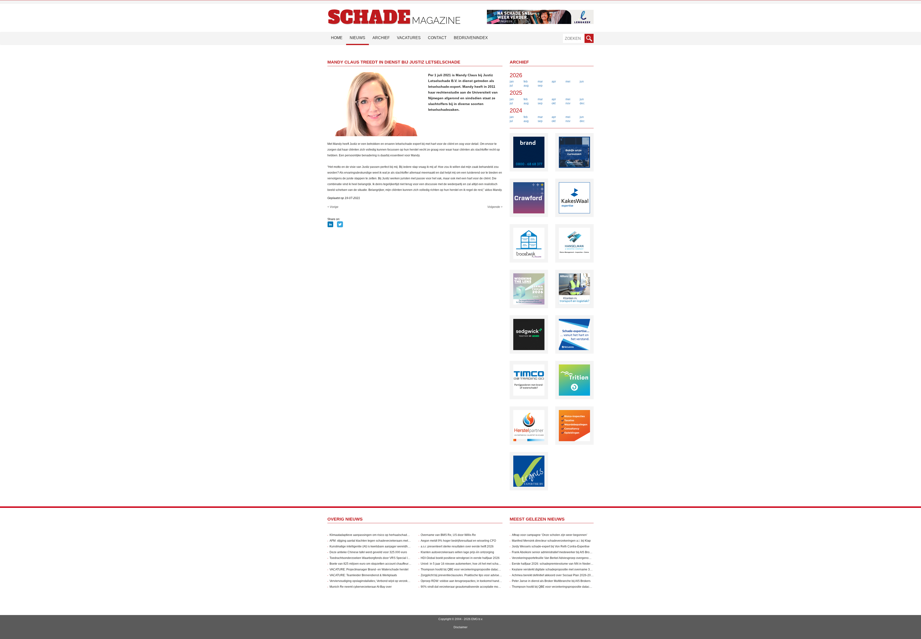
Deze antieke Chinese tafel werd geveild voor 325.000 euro (368, 552)
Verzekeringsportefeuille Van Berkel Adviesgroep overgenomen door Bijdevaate (564, 558)
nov (568, 103)
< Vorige (332, 207)
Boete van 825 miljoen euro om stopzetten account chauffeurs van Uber (376, 563)
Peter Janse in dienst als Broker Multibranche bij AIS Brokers (551, 581)
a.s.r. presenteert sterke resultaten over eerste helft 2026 (457, 546)
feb (526, 81)
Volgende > (494, 207)
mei (568, 81)
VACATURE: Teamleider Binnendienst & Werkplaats (363, 575)
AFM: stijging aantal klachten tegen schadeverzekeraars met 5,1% (372, 540)
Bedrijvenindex (471, 38)
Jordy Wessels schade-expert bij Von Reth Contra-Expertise (551, 546)
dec (582, 103)
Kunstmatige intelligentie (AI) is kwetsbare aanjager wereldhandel (372, 546)
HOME (336, 38)
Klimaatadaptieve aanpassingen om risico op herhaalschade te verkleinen (378, 535)
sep (540, 85)
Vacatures (409, 38)
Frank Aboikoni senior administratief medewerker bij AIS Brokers (553, 552)
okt (553, 103)
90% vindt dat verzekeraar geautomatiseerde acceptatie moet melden (466, 586)
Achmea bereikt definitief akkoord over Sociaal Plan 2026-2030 (553, 575)
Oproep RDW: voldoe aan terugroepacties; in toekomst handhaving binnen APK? (473, 581)
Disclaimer (460, 627)
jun (582, 81)
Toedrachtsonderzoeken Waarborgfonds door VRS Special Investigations (377, 558)
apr (554, 81)
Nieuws (357, 38)
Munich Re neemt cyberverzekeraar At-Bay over (361, 586)
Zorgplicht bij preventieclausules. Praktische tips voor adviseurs (462, 575)
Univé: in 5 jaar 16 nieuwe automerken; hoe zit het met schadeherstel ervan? (470, 563)
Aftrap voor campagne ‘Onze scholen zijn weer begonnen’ (549, 535)
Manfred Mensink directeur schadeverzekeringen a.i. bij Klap (551, 540)
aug (526, 85)
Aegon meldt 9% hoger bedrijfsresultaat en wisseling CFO (458, 540)
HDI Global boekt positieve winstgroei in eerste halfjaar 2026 (460, 558)
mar (540, 81)
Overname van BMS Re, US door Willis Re (448, 535)
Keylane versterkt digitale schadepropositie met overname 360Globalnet (559, 569)
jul (511, 85)
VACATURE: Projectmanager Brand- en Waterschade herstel (369, 569)
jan (512, 81)
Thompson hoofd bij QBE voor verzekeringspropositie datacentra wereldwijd (470, 569)
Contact (437, 38)
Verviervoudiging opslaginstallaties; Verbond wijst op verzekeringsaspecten (379, 581)
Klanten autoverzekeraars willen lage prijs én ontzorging (457, 552)
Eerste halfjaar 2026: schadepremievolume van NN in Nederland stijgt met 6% (563, 563)
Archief (381, 38)
